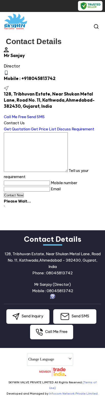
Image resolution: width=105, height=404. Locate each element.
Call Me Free (15, 116)
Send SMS (36, 116)
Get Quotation (17, 129)
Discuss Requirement (75, 129)
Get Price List (43, 129)
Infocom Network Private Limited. (73, 393)
